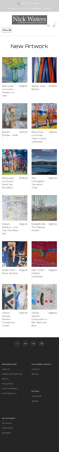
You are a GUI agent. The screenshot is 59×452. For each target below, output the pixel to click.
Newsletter (6, 433)
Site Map (35, 374)
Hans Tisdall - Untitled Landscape (39, 273)
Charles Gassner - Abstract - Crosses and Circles (8, 319)
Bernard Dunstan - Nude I (10, 135)
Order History (7, 428)
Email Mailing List (9, 393)
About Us (6, 369)
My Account (7, 423)
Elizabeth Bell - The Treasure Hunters (39, 227)
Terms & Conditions (10, 389)
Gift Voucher (37, 396)
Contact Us (36, 369)
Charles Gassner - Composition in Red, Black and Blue (39, 319)
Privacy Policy (7, 384)
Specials (35, 401)
